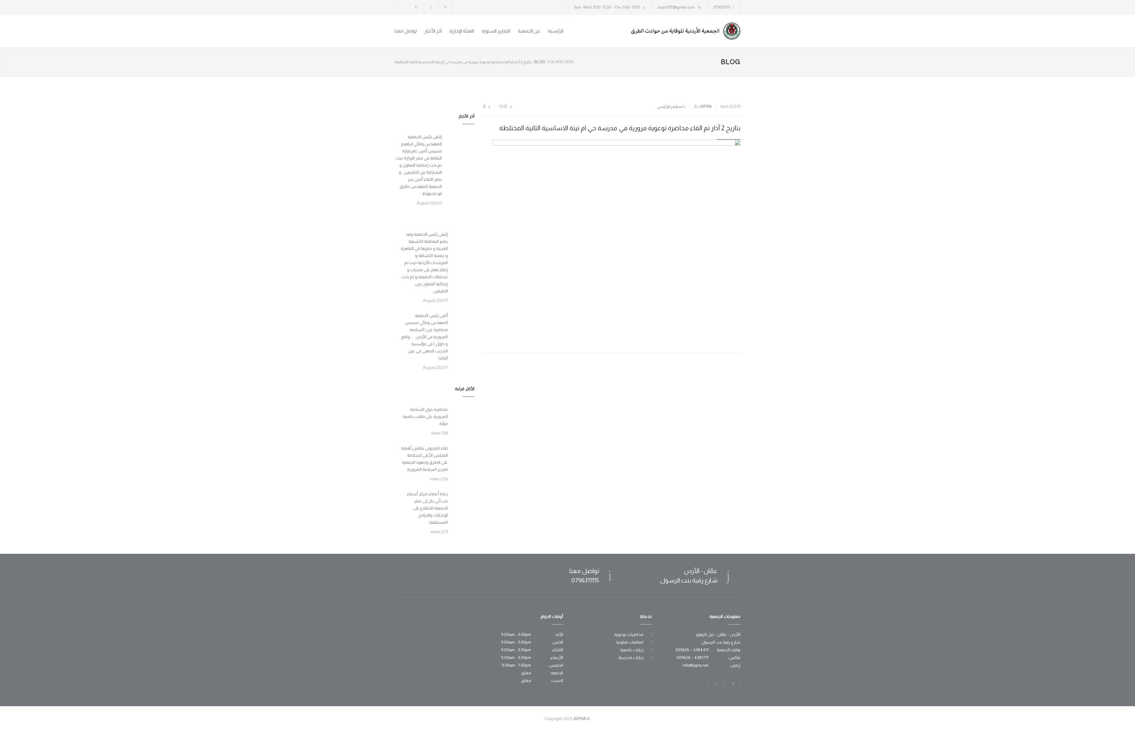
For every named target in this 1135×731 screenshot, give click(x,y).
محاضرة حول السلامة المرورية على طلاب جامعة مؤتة (425, 416)
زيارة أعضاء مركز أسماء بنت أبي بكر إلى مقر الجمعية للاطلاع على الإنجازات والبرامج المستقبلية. (427, 508)
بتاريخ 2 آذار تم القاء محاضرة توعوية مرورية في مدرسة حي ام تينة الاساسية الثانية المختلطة (619, 128)
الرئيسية (555, 30)
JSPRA (705, 106)
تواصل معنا (406, 30)
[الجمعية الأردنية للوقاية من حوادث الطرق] (685, 31)
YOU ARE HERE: (560, 62)
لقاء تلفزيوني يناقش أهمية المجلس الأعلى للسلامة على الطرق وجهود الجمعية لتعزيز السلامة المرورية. (424, 459)
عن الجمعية (529, 30)
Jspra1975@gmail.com (676, 7)
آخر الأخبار (433, 30)
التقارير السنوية (496, 30)
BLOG (730, 62)
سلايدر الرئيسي (669, 106)
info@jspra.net (695, 665)
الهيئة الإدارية (461, 30)
